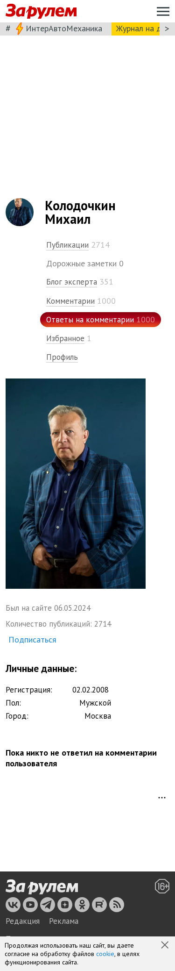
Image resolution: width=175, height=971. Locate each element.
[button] (165, 945)
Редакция (23, 921)
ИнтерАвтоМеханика (64, 28)
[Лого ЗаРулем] (41, 11)
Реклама (63, 921)
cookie (105, 954)
